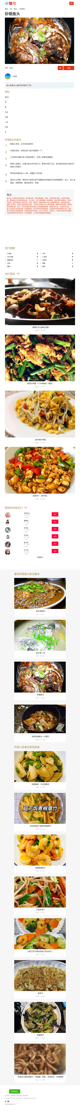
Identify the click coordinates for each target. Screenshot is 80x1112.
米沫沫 (26, 528)
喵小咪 (26, 543)
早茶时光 (27, 513)
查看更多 (40, 557)
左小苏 (26, 550)
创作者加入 (14, 1091)
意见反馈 (19, 1095)
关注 (55, 514)
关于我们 (7, 1095)
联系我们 (13, 1095)
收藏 (68, 68)
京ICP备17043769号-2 (30, 1098)
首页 (6, 9)
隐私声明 (25, 1095)
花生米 (26, 535)
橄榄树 (26, 521)
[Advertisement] (40, 229)
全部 (18, 274)
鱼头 (15, 9)
